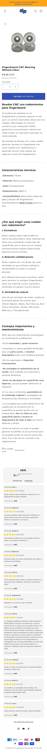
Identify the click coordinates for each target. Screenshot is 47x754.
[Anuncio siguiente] (42, 3)
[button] (5, 11)
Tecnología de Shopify (33, 748)
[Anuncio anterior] (4, 3)
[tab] (17, 481)
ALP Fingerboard (18, 748)
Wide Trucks (26, 203)
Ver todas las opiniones (23, 722)
